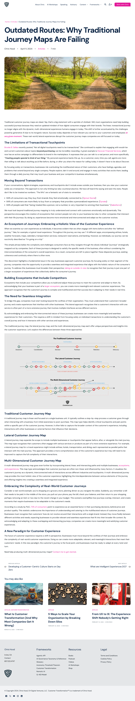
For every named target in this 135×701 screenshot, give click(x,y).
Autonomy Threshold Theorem (48, 665)
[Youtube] (14, 696)
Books (71, 656)
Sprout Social (89, 198)
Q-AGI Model (41, 674)
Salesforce (116, 205)
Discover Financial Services (109, 151)
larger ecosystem (52, 286)
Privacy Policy (106, 662)
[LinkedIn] (22, 696)
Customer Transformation (20, 610)
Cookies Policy (106, 659)
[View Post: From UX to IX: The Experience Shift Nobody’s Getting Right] (111, 594)
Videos (71, 662)
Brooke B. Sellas (11, 147)
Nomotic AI (40, 671)
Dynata (103, 201)
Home (7, 22)
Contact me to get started (64, 552)
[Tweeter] (10, 696)
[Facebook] (6, 696)
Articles (14, 22)
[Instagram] (18, 696)
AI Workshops (74, 665)
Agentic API (40, 656)
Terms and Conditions (109, 656)
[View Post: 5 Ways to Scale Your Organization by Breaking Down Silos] (67, 594)
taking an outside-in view (76, 268)
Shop (70, 668)
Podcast (72, 659)
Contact (7, 658)
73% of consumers (39, 507)
